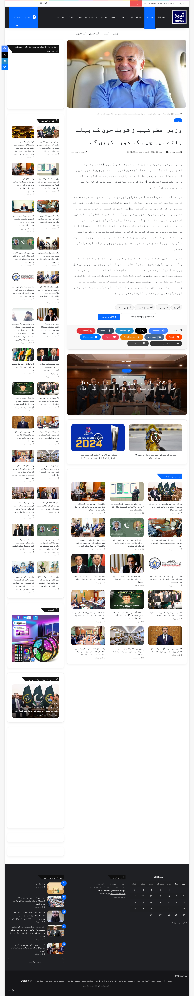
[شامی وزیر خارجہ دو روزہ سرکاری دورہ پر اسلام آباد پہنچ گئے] (165, 599)
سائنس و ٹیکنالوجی (87, 17)
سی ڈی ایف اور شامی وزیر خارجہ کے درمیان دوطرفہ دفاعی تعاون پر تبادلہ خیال (165, 507)
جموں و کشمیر (134, 981)
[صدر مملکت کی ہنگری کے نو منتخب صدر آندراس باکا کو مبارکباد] (88, 563)
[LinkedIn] (5, 61)
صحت (113, 17)
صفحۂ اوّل (162, 17)
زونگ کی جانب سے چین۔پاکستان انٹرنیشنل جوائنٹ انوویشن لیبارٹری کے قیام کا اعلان (127, 384)
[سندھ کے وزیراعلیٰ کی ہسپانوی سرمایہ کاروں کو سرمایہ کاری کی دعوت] (48, 243)
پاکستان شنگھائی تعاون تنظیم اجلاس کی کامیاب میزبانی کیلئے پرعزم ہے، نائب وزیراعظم (89, 651)
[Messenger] (5, 67)
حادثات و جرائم (109, 981)
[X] (5, 55)
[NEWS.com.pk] (179, 17)
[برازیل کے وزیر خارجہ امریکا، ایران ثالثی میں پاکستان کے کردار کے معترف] (127, 527)
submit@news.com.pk (114, 890)
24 (151, 908)
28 (176, 915)
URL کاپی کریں (109, 316)
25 (143, 908)
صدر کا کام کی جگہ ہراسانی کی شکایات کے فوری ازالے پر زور (48, 505)
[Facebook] (5, 49)
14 (176, 902)
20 (183, 908)
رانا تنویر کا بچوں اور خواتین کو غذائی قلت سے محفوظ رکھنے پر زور (166, 543)
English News (27, 981)
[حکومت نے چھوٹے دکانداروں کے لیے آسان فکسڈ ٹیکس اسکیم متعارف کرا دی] (23, 530)
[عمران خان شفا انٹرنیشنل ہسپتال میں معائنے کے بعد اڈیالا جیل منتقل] (127, 563)
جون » (174, 922)
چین (176, 307)
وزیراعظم (124, 307)
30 (160, 915)
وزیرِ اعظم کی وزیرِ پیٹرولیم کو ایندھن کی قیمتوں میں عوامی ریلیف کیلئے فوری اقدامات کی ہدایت (23, 582)
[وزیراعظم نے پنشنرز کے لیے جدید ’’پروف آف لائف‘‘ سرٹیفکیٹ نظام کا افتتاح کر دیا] (127, 491)
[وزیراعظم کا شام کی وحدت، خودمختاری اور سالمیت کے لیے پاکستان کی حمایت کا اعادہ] (88, 527)
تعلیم (122, 17)
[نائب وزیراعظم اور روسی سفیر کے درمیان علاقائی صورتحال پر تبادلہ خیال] (55, 948)
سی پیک (162, 307)
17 (151, 902)
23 (160, 908)
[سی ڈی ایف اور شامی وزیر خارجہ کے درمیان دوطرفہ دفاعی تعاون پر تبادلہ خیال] (165, 491)
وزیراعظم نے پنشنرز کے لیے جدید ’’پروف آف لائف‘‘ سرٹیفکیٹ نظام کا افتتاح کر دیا (127, 507)
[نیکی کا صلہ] (55, 888)
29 (169, 915)
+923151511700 (117, 893)
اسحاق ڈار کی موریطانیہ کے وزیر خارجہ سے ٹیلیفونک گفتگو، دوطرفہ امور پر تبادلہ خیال (49, 545)
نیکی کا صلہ (39, 884)
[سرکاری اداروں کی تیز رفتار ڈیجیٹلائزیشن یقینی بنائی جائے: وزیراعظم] (55, 901)
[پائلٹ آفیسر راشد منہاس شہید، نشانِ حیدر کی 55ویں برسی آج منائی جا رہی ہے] (127, 599)
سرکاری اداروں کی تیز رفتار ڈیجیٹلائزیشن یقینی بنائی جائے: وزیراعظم (29, 900)
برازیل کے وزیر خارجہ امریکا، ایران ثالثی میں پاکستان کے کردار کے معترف (128, 543)
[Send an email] (167, 152)
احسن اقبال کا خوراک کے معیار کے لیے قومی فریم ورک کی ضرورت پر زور (88, 615)
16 (160, 902)
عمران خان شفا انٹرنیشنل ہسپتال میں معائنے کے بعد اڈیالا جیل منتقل (127, 579)
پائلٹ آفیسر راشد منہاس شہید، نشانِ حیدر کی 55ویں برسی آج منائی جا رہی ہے (128, 615)
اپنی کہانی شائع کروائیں (96, 985)
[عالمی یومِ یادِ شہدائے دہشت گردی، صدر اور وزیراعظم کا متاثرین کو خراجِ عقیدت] (165, 563)
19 (135, 902)
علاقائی (122, 981)
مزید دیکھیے (35, 961)
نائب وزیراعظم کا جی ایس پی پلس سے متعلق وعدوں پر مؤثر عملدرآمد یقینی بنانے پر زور (23, 221)
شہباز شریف (144, 307)
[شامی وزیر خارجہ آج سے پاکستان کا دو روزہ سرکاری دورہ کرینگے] (165, 635)
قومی (150, 17)
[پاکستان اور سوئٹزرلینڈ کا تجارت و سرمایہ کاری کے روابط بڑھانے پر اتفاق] (88, 491)
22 (169, 908)
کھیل (70, 17)
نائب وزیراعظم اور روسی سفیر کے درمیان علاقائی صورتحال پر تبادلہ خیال (27, 947)
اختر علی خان (174, 152)
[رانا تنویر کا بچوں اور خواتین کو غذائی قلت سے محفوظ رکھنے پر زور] (165, 527)
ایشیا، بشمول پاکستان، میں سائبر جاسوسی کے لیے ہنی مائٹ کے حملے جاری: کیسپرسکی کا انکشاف (24, 147)
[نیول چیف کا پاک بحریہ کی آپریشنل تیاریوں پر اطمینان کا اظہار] (127, 635)
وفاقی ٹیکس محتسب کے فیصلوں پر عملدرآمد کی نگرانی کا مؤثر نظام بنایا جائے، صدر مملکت (23, 508)
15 (169, 902)
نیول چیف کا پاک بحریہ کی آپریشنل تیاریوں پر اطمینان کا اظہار (128, 651)
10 (151, 896)
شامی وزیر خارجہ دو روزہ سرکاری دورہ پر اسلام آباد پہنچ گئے (48, 400)
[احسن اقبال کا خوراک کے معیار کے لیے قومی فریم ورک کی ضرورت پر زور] (88, 599)
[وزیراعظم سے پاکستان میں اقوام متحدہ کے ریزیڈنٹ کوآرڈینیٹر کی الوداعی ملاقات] (48, 567)
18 (143, 902)
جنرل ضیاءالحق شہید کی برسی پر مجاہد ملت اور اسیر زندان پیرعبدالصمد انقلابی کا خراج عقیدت (27, 915)
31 (151, 915)
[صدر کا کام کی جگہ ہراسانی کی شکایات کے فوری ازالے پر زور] (48, 493)
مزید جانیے (119, 897)
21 (176, 908)
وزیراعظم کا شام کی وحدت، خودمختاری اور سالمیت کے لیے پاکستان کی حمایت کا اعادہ (90, 543)
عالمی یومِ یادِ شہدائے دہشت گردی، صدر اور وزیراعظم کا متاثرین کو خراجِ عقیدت (165, 579)
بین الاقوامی (136, 17)
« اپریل (183, 922)
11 (143, 896)
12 (135, 896)
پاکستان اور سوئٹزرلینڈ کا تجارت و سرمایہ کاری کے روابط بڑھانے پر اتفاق (90, 507)
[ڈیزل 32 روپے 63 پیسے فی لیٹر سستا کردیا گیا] (23, 354)
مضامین (60, 17)
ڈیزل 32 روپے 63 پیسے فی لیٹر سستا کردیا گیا (23, 366)
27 (183, 915)
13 (183, 902)
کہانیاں (39, 981)
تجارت (104, 17)
